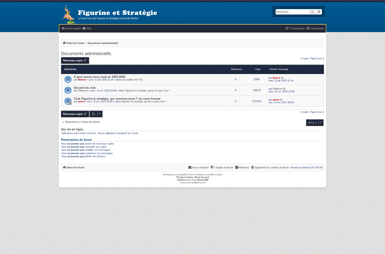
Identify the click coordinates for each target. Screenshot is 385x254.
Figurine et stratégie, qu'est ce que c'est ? (147, 90)
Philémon (83, 90)
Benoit (82, 79)
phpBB (182, 174)
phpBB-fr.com (198, 182)
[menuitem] (86, 29)
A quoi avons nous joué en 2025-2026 (99, 76)
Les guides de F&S (132, 79)
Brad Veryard (202, 177)
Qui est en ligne (72, 129)
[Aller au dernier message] (282, 77)
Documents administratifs (86, 53)
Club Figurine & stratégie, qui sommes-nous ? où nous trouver (117, 98)
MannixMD (202, 180)
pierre (81, 101)
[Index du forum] (68, 15)
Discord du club (85, 87)
